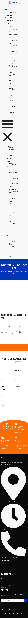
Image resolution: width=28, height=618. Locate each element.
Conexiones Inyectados (18, 271)
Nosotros (6, 7)
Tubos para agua (12, 76)
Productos (6, 9)
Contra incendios (10, 113)
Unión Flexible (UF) (21, 326)
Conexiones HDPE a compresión (11, 23)
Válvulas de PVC (13, 68)
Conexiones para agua (13, 37)
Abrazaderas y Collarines (11, 14)
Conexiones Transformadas (13, 33)
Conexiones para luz (13, 54)
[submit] (25, 600)
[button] (7, 131)
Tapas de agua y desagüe (10, 97)
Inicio (5, 6)
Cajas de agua (12, 103)
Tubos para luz (12, 91)
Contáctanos (7, 116)
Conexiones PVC (11, 27)
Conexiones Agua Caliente (13, 42)
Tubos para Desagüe (12, 87)
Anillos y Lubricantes (10, 19)
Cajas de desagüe (12, 108)
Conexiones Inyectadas (13, 30)
